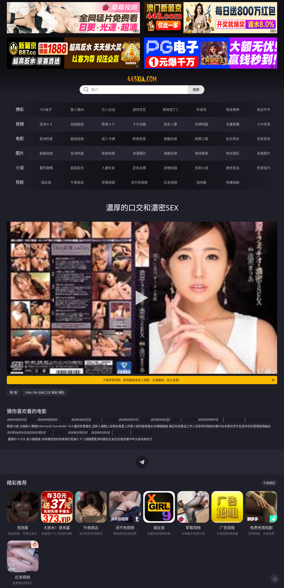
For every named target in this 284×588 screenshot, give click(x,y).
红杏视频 (170, 182)
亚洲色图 (77, 153)
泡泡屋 (201, 182)
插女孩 (46, 182)
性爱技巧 (263, 168)
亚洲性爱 (46, 138)
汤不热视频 (139, 182)
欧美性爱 (139, 138)
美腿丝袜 (170, 153)
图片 (20, 153)
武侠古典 (139, 168)
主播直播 (232, 124)
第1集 (13, 392)
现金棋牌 (232, 109)
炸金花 (201, 109)
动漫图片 (139, 153)
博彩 (20, 109)
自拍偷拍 (77, 124)
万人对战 (108, 109)
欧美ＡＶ (108, 124)
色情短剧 (232, 182)
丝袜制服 (201, 124)
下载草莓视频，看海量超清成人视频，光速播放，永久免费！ (142, 380)
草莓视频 (108, 182)
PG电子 (46, 109)
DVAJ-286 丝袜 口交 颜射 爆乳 (44, 392)
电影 (20, 138)
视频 (20, 124)
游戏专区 (139, 109)
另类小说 (201, 168)
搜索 (196, 89)
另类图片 (263, 153)
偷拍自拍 (77, 138)
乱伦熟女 (232, 138)
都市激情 (46, 168)
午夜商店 (77, 182)
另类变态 (263, 138)
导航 (20, 182)
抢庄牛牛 (263, 109)
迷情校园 (170, 168)
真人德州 (77, 109)
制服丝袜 (170, 138)
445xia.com (142, 79)
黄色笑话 (232, 168)
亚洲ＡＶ (46, 124)
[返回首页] (275, 579)
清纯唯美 (201, 153)
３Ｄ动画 (139, 124)
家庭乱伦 (77, 168)
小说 (20, 168)
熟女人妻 (170, 124)
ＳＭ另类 (263, 124)
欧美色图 (108, 153)
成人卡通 (108, 138)
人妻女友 (108, 168)
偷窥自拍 (46, 153)
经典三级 (201, 138)
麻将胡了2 (170, 109)
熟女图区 (232, 153)
